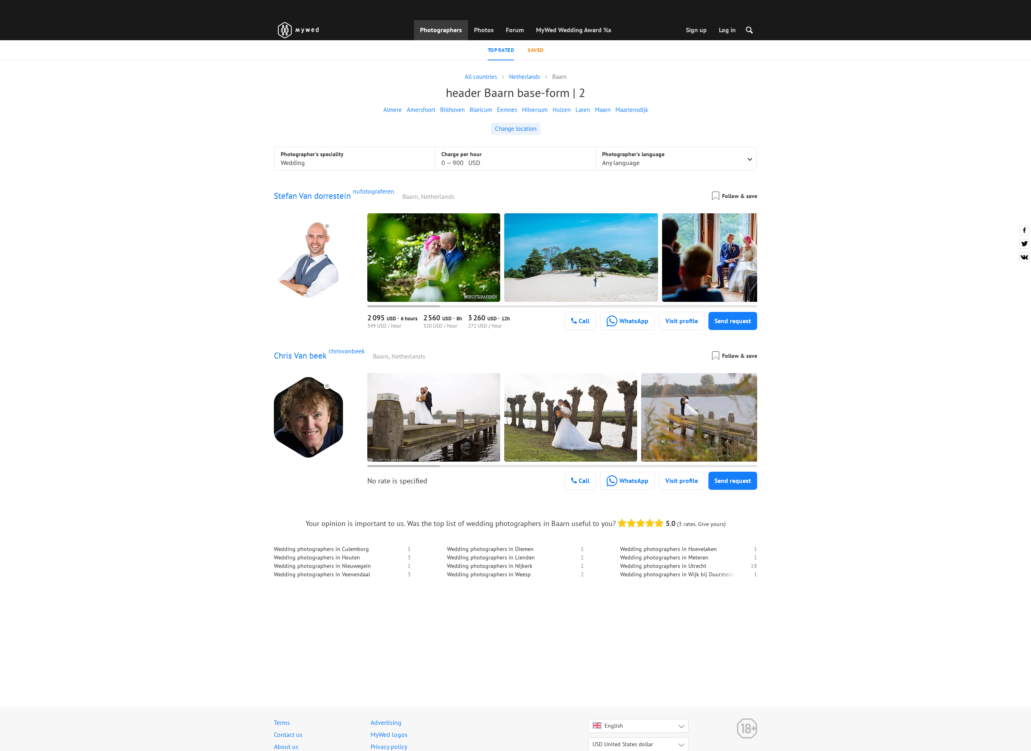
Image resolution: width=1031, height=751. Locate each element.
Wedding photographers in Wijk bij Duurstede (677, 574)
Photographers (441, 30)
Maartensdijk (631, 109)
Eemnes (507, 109)
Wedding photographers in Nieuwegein (322, 565)
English (614, 725)
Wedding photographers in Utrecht (663, 565)
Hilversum (535, 109)
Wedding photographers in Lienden (491, 557)
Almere (392, 109)
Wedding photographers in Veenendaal (322, 574)
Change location (515, 128)
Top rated (501, 50)
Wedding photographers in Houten (317, 557)
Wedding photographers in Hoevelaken (668, 549)
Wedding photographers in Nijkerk (489, 565)
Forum (515, 30)
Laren (583, 109)
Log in (727, 30)
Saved (536, 50)
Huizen (562, 109)
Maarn (603, 109)
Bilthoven (452, 109)
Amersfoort (421, 109)
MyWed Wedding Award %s (573, 30)
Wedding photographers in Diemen (490, 549)
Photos (484, 30)
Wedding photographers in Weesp (489, 574)
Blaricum (481, 109)
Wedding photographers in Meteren (664, 557)
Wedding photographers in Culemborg (321, 549)
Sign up (696, 30)
